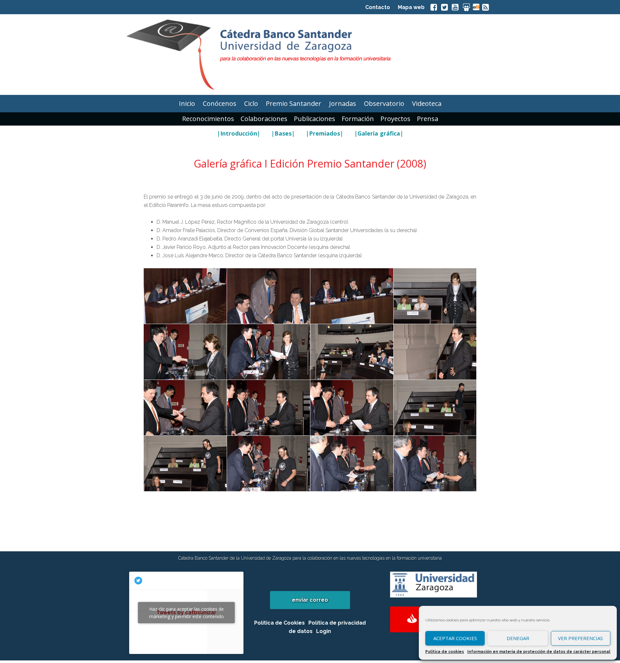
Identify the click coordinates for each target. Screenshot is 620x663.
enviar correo (310, 600)
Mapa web (411, 7)
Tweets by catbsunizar (186, 612)
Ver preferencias (580, 638)
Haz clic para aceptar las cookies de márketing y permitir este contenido (186, 612)
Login (323, 631)
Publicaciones (314, 118)
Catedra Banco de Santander (310, 54)
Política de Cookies (279, 623)
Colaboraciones (264, 118)
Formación (358, 118)
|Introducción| (238, 133)
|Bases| (283, 133)
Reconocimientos (208, 118)
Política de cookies (444, 651)
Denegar (518, 638)
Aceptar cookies (455, 638)
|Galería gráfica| (378, 133)
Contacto (377, 7)
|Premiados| (324, 133)
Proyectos (395, 118)
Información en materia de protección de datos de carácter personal (538, 651)
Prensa (427, 118)
